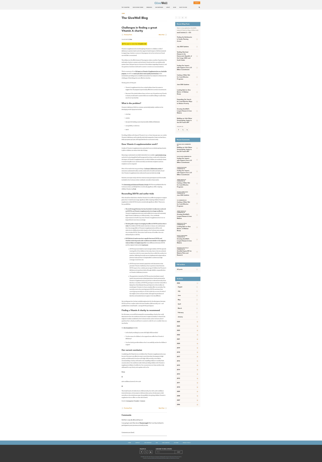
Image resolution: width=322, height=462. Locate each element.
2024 (178, 326)
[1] (159, 173)
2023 (178, 330)
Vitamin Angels (143, 423)
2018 (178, 352)
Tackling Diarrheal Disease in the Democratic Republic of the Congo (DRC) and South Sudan (184, 56)
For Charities (166, 442)
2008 (178, 396)
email (186, 18)
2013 (178, 374)
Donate (197, 2)
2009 (178, 391)
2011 (178, 383)
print (183, 18)
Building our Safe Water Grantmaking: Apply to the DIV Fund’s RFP (184, 120)
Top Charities (125, 7)
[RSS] (187, 129)
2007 (178, 400)
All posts (179, 269)
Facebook (183, 32)
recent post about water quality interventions (146, 73)
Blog (174, 7)
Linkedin (150, 452)
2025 (178, 321)
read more (145, 245)
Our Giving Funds (138, 7)
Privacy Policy (187, 442)
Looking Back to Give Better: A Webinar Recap (184, 92)
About (168, 7)
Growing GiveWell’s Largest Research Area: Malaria (184, 111)
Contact (137, 442)
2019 (178, 348)
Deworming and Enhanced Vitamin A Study (136, 184)
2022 (178, 335)
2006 (178, 404)
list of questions (128, 327)
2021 (178, 339)
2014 (178, 369)
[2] (135, 189)
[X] (183, 129)
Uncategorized (129, 401)
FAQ (157, 442)
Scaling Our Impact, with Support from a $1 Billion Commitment (184, 67)
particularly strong (161, 155)
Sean (131, 39)
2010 (178, 387)
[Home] (161, 3)
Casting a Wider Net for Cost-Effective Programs (183, 77)
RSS (190, 32)
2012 (178, 378)
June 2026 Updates (183, 84)
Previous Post (128, 34)
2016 (178, 361)
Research (149, 7)
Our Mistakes (159, 7)
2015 (178, 365)
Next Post (161, 34)
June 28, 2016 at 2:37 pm (134, 419)
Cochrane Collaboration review (153, 168)
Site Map (176, 442)
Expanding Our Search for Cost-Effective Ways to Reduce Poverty (184, 101)
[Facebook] (178, 129)
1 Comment (142, 401)
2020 (178, 343)
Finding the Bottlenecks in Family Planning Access (184, 39)
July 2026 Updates (183, 46)
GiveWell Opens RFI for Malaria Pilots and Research (184, 252)
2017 (178, 356)
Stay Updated (147, 442)
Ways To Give (183, 7)
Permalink (136, 401)
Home (123, 13)
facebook (176, 18)
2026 (178, 283)
